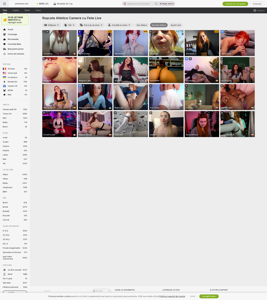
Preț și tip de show (92, 25)
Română (99, 291)
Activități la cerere (119, 25)
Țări (70, 25)
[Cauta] (156, 4)
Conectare (257, 4)
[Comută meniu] (4, 4)
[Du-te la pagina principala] (21, 4)
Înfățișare (52, 25)
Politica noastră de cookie (172, 296)
